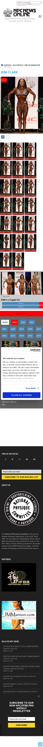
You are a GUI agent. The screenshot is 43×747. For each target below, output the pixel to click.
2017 (39, 329)
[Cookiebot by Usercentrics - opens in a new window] (30, 350)
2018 (30, 329)
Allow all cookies (21, 395)
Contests (7, 65)
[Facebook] (5, 459)
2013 (30, 336)
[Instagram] (19, 459)
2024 (14, 322)
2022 (32, 322)
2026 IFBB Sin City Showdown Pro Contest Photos (20, 693)
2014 (21, 336)
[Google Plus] (27, 459)
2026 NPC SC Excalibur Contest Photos (19, 676)
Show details (30, 388)
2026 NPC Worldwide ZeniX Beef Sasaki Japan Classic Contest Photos (21, 668)
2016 (4, 336)
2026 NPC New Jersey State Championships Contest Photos (20, 647)
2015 (13, 336)
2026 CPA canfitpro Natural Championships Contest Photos (21, 658)
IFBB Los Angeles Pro (32, 65)
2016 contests (17, 65)
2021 (4, 329)
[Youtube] (34, 459)
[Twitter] (12, 459)
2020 (13, 329)
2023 (23, 322)
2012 (39, 336)
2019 (21, 329)
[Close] (39, 696)
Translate (36, 5)
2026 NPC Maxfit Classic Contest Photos (20, 684)
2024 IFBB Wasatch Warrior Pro (9, 402)
